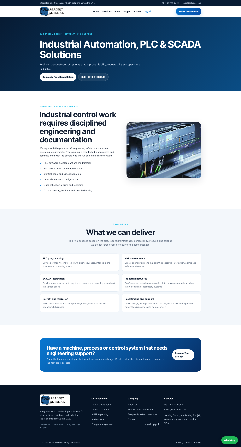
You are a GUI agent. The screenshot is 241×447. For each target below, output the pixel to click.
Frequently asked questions (142, 414)
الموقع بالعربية (152, 424)
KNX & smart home (101, 404)
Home (96, 11)
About (117, 11)
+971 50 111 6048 (170, 3)
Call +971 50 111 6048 (93, 77)
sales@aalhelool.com (192, 3)
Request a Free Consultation (58, 77)
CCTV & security (100, 409)
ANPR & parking (99, 414)
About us (132, 404)
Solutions (107, 11)
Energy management (102, 424)
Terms (188, 442)
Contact (138, 11)
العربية (148, 11)
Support (127, 11)
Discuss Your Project (182, 355)
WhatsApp (229, 440)
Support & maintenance (140, 409)
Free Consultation (188, 11)
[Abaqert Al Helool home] (54, 11)
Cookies (197, 442)
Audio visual (97, 419)
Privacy (179, 442)
